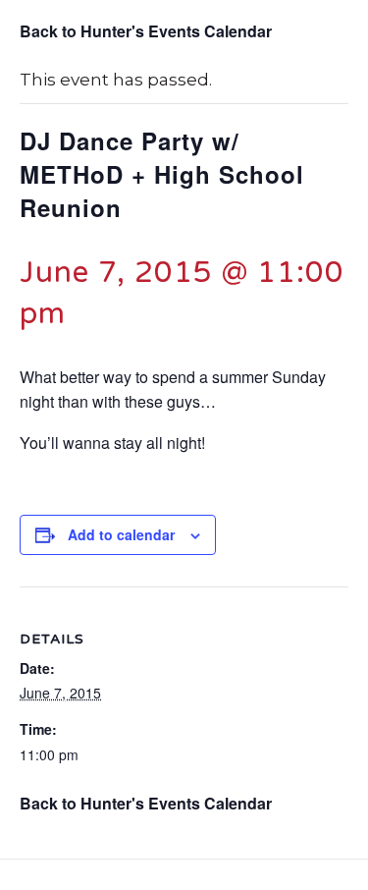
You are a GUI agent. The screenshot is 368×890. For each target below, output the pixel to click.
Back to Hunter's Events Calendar (146, 31)
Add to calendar (121, 535)
